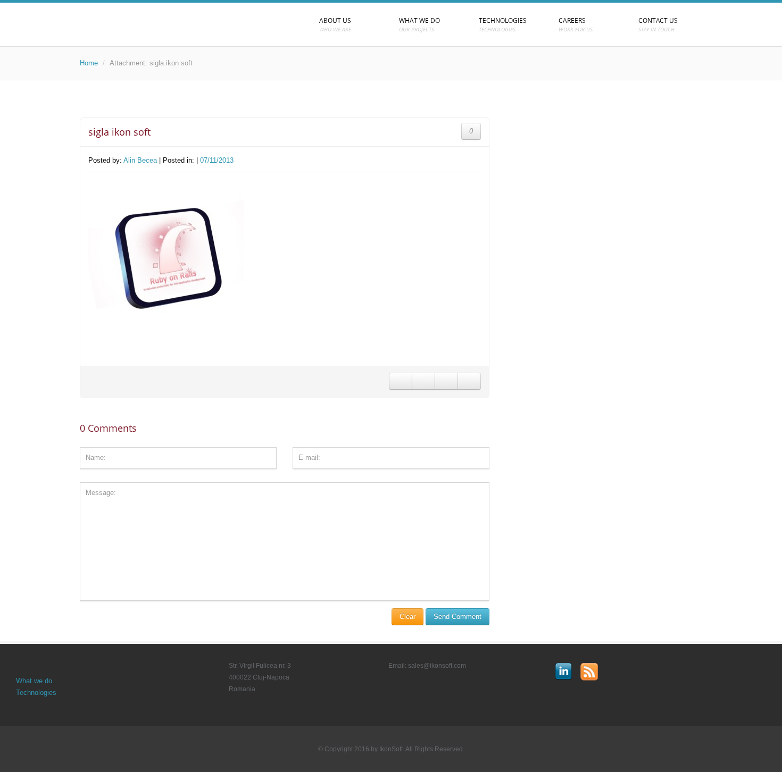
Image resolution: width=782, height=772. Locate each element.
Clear (407, 616)
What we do (34, 681)
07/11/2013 (217, 160)
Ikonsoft (178, 24)
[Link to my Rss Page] (589, 672)
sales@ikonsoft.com (437, 665)
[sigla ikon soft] (166, 261)
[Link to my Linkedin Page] (563, 671)
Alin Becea (140, 160)
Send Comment (457, 616)
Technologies (36, 693)
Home (89, 63)
